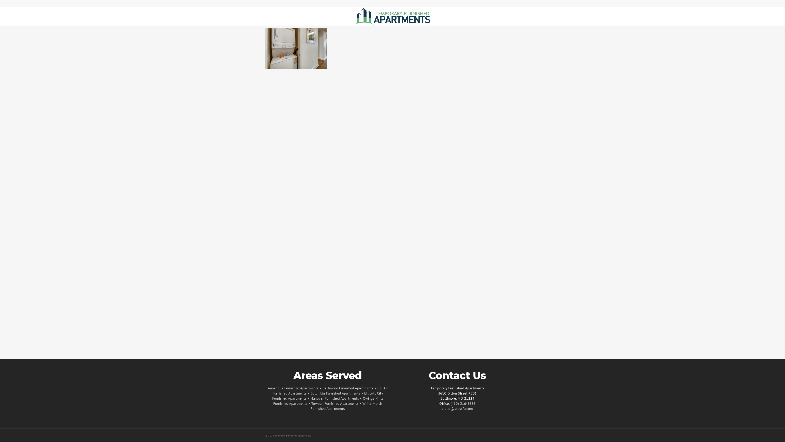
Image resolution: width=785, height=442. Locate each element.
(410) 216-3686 (463, 403)
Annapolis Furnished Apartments (293, 388)
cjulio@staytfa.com (457, 408)
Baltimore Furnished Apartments (347, 388)
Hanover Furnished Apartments (334, 398)
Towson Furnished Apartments (335, 403)
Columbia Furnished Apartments (335, 393)
